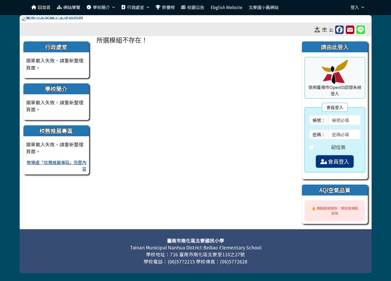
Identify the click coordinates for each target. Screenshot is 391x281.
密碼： (319, 134)
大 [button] (317, 29)
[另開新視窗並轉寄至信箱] (350, 29)
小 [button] (331, 29)
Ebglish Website (226, 7)
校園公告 (195, 7)
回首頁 (44, 7)
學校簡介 (101, 7)
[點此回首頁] (195, 19)
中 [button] (324, 29)
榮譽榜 (168, 7)
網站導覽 (71, 7)
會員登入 (338, 161)
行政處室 (135, 7)
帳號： (319, 120)
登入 (355, 7)
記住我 (338, 147)
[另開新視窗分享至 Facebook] (339, 29)
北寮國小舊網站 (263, 7)
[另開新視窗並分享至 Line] (360, 29)
